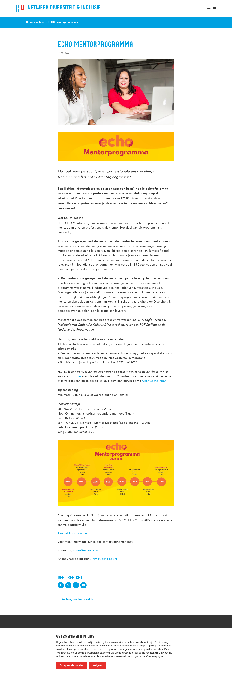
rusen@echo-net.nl (154, 381)
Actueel (65, 53)
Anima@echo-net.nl (103, 559)
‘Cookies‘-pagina (154, 656)
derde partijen (87, 642)
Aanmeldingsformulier (73, 533)
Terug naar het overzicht (79, 599)
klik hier (75, 376)
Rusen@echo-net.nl (86, 550)
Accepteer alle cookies (71, 665)
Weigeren (97, 665)
